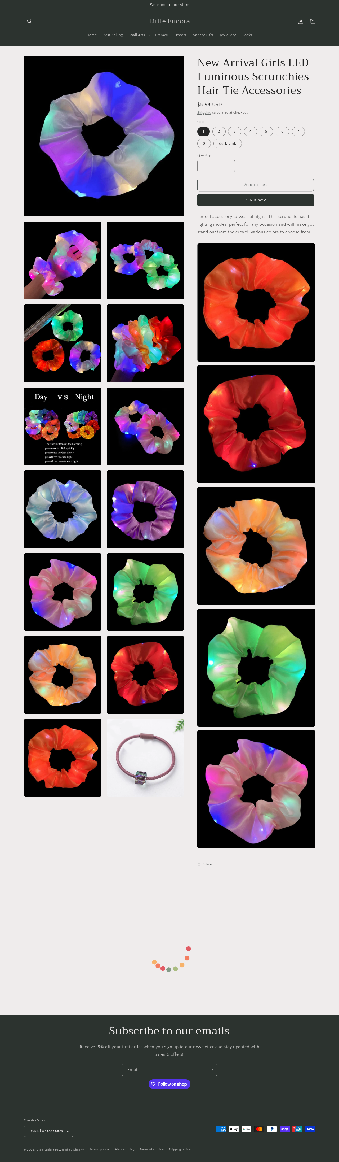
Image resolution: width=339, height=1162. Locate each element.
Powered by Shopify (69, 1149)
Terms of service (152, 1149)
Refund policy (99, 1149)
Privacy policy (124, 1149)
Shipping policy (180, 1149)
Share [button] (208, 864)
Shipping (204, 112)
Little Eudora (45, 1149)
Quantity (204, 155)
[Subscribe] (211, 1070)
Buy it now (255, 200)
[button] (29, 21)
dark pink (227, 143)
